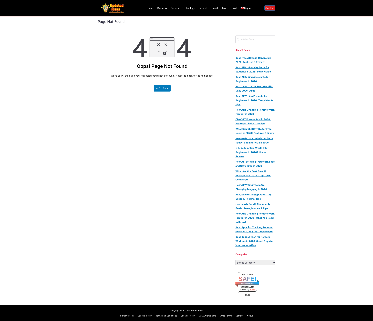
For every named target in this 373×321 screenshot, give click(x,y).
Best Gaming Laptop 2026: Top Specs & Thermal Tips (253, 196)
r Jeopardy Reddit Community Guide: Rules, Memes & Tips (252, 206)
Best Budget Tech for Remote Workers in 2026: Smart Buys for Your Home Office (254, 241)
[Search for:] (255, 39)
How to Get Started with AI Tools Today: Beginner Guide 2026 (254, 140)
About (250, 315)
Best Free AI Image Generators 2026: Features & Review (253, 60)
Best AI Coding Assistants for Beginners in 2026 (252, 79)
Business (162, 8)
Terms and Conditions (166, 315)
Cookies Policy (188, 315)
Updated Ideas (195, 310)
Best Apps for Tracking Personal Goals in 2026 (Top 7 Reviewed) (254, 229)
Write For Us (226, 315)
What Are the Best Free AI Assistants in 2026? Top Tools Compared (253, 175)
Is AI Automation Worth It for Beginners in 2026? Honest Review (252, 152)
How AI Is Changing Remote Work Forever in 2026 (255, 111)
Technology (188, 8)
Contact (269, 8)
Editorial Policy (145, 315)
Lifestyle (203, 8)
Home (150, 8)
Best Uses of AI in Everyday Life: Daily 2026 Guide (254, 88)
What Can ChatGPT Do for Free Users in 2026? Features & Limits (254, 131)
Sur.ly (252, 289)
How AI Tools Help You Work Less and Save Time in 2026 (255, 163)
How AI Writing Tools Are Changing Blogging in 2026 (251, 187)
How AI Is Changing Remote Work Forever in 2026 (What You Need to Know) (255, 218)
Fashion (174, 8)
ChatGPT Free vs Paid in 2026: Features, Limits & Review (253, 121)
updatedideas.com (247, 283)
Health (215, 8)
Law (224, 8)
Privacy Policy (127, 315)
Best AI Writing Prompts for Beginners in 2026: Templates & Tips (254, 100)
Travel (233, 8)
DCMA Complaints (207, 315)
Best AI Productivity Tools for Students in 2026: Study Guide (253, 69)
